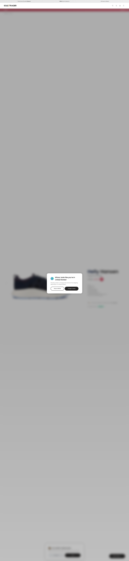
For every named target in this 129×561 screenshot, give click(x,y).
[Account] (116, 5)
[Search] (112, 5)
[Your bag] (119, 5)
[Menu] (123, 5)
